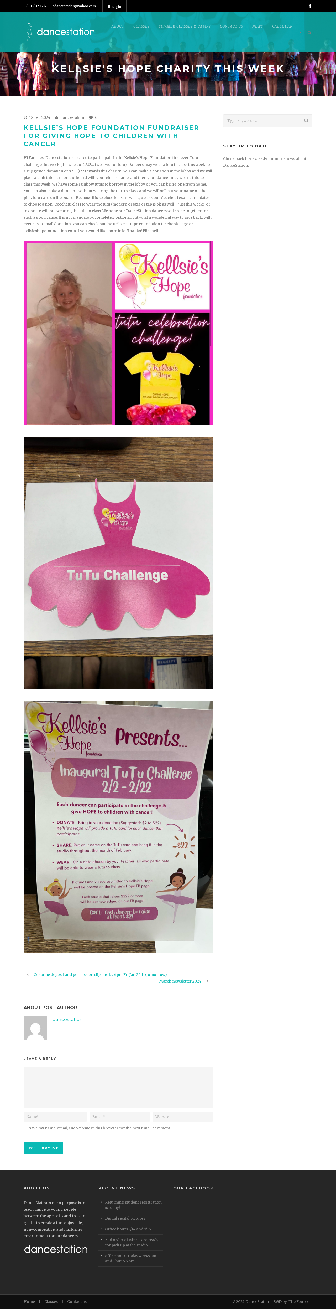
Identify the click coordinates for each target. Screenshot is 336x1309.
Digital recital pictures (125, 1218)
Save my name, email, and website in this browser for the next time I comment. (100, 1128)
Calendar (282, 26)
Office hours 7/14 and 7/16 (128, 1229)
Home (29, 1301)
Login (116, 7)
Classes (51, 1301)
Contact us (77, 1301)
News (257, 26)
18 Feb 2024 (39, 117)
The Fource (298, 1301)
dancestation (72, 117)
